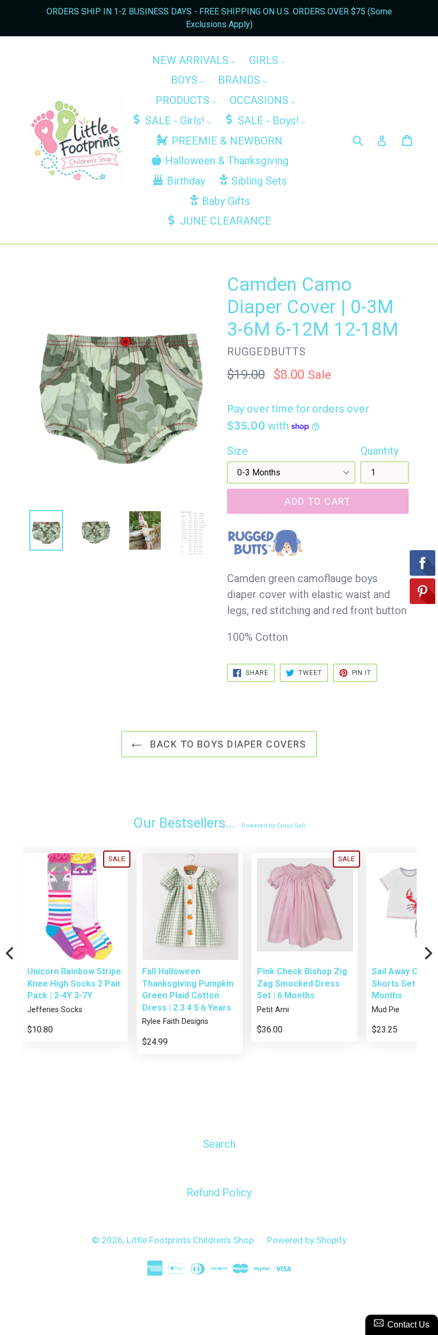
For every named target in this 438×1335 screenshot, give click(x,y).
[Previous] (10, 953)
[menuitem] (194, 60)
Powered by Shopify (307, 1240)
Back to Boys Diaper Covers (227, 744)
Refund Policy (219, 1192)
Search (219, 1144)
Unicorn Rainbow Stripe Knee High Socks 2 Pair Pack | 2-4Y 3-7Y (74, 983)
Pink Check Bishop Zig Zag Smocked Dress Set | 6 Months (302, 983)
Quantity (379, 450)
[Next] (427, 953)
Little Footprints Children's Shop (190, 1240)
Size (237, 450)
